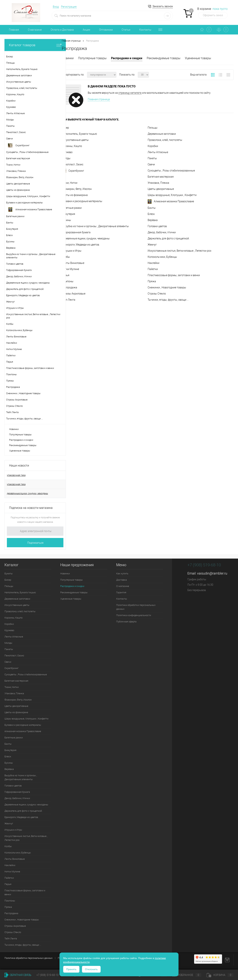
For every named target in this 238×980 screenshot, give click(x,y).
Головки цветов (157, 226)
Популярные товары (20, 434)
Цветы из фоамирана (75, 195)
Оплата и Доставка (62, 29)
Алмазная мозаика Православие (174, 201)
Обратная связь (20, 975)
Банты (152, 207)
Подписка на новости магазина (31, 508)
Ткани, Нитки (69, 182)
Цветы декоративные (161, 188)
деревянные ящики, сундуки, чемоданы (27, 493)
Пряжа (152, 281)
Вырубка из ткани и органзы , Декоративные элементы (95, 226)
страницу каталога (129, 92)
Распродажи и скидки (21, 440)
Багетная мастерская (161, 176)
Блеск (151, 213)
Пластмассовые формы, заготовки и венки (174, 275)
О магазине (35, 29)
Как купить (122, 573)
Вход (56, 6)
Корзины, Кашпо (72, 146)
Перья (7, 884)
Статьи (126, 29)
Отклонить (91, 969)
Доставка (121, 579)
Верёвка (153, 220)
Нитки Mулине (70, 269)
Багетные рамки (72, 207)
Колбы (66, 256)
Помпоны (67, 281)
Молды (66, 158)
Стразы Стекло (157, 293)
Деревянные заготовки (162, 133)
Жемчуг (152, 244)
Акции (86, 29)
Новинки (14, 429)
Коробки (153, 146)
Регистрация (69, 6)
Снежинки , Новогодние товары (167, 287)
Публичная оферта (126, 621)
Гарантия (121, 592)
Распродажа (69, 287)
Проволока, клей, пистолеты (165, 139)
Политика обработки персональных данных (135, 607)
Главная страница (99, 99)
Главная (14, 29)
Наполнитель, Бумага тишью (79, 133)
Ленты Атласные (158, 152)
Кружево (67, 152)
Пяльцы (152, 127)
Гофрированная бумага (76, 232)
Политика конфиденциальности (133, 615)
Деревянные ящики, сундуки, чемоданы (86, 238)
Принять (71, 969)
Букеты (8, 573)
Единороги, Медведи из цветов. (81, 244)
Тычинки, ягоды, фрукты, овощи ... (168, 299)
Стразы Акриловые (73, 293)
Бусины (66, 220)
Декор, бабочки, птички (162, 232)
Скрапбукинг (76, 170)
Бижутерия (68, 213)
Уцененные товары (19, 450)
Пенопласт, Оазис (72, 164)
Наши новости (19, 465)
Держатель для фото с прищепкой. (168, 238)
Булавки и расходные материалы (82, 201)
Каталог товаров (22, 45)
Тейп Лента (68, 299)
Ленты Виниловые (73, 262)
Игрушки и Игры (71, 250)
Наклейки (153, 262)
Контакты (145, 29)
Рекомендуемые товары (22, 445)
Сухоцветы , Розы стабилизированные (171, 170)
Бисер (7, 579)
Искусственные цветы (75, 139)
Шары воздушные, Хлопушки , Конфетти (172, 195)
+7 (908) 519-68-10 (204, 565)
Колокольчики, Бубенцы (162, 256)
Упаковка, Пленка (158, 182)
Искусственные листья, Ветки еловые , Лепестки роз (179, 250)
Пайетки (153, 269)
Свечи (151, 164)
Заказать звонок (162, 6)
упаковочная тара (16, 475)
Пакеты (152, 158)
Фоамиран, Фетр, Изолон (77, 188)
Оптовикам (106, 29)
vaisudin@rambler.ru (212, 573)
